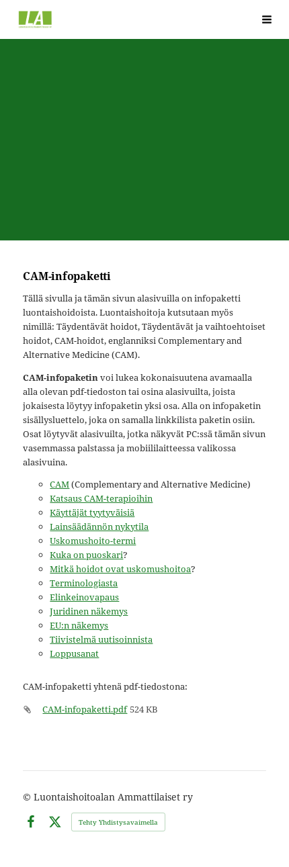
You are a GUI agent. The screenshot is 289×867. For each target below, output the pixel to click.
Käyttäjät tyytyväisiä (92, 512)
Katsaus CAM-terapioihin (101, 498)
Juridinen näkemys (89, 611)
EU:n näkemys (79, 625)
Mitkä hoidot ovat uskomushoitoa (120, 569)
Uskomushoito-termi (93, 541)
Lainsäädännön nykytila (99, 526)
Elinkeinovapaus (84, 597)
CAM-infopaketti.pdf (84, 709)
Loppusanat (74, 653)
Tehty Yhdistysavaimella (118, 822)
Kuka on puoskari (86, 555)
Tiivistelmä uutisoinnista (101, 639)
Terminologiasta (84, 583)
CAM (59, 484)
